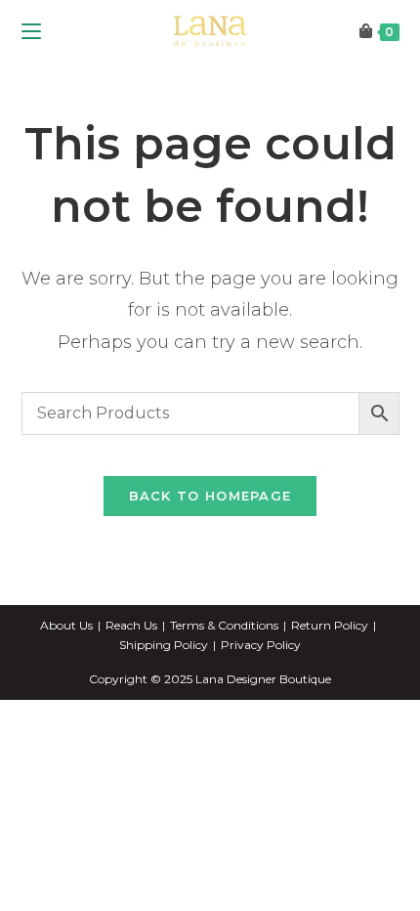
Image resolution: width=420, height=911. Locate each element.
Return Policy (329, 625)
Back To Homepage (210, 495)
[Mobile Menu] (31, 31)
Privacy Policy (261, 644)
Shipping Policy (163, 644)
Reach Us (131, 625)
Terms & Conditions (224, 625)
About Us (66, 625)
